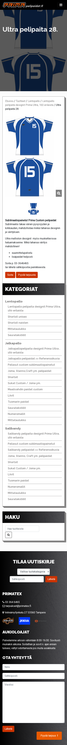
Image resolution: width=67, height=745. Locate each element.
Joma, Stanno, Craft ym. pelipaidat (30, 456)
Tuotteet (20, 101)
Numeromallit (16, 413)
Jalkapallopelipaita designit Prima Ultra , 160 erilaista (34, 350)
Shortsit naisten (18, 322)
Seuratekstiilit (17, 335)
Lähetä (51, 579)
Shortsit (13, 377)
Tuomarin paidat (18, 401)
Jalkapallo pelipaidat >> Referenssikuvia (34, 358)
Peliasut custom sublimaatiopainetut (31, 364)
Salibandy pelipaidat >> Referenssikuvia (33, 449)
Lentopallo (34, 101)
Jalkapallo (13, 343)
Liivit (11, 395)
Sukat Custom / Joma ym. (24, 383)
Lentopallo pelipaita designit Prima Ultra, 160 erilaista (34, 308)
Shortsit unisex (17, 316)
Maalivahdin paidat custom (25, 389)
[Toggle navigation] (60, 4)
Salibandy (13, 428)
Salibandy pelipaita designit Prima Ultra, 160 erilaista (34, 435)
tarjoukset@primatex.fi (18, 606)
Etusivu (9, 101)
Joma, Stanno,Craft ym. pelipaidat (29, 370)
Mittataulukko (17, 328)
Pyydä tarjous (49, 735)
